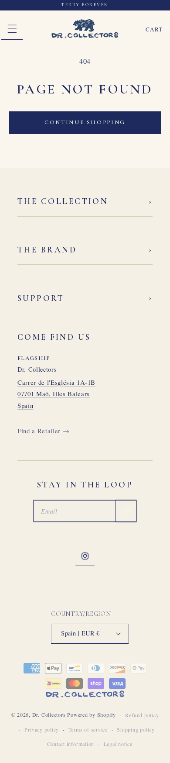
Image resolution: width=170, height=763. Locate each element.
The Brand (85, 250)
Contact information (71, 743)
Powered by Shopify (91, 714)
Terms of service (88, 729)
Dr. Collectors (49, 714)
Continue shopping (85, 122)
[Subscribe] (126, 511)
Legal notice (118, 743)
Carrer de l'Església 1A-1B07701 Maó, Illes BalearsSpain (56, 394)
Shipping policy (136, 729)
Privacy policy (41, 729)
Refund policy (142, 714)
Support (85, 298)
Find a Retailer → (43, 430)
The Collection (85, 201)
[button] (11, 29)
